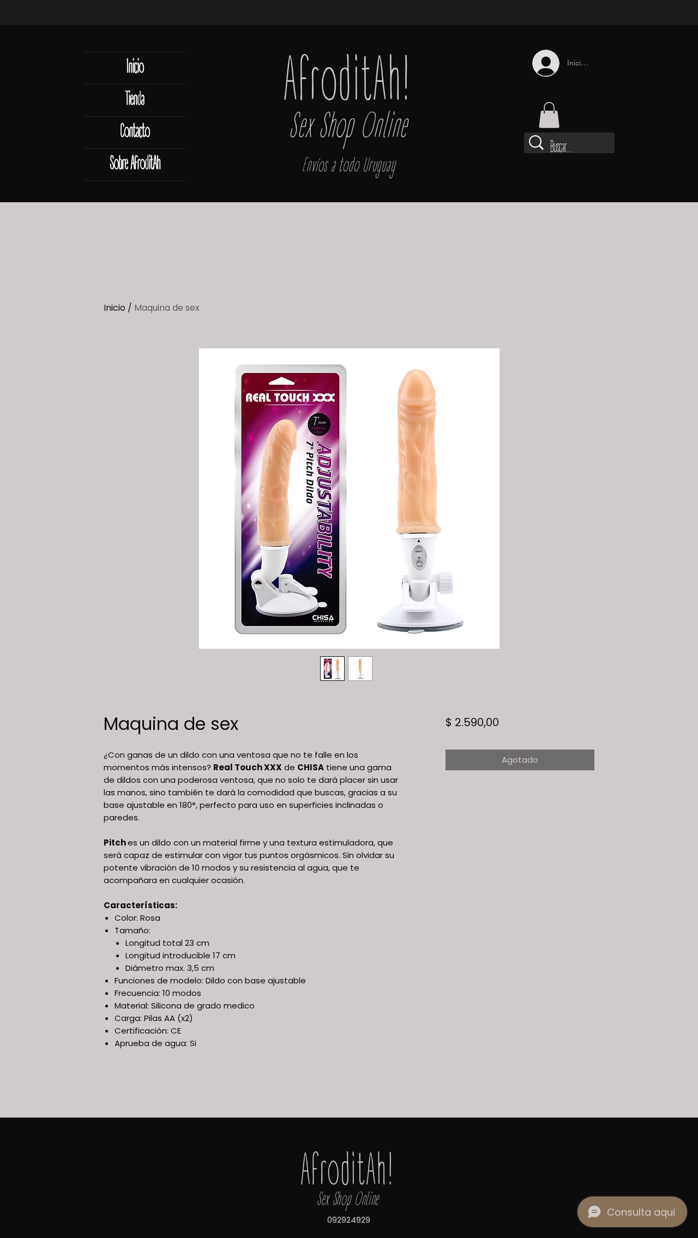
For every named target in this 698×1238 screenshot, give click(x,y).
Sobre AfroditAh (135, 164)
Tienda (135, 100)
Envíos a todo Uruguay (348, 166)
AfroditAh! (348, 84)
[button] (549, 115)
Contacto (135, 132)
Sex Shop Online (348, 128)
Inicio (135, 68)
